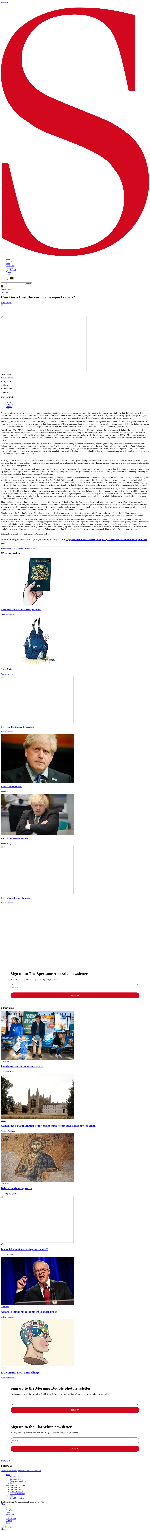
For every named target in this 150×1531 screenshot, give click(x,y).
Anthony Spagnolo (9, 1193)
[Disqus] (75, 934)
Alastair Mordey (8, 1378)
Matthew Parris (7, 614)
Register (4, 289)
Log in (10, 289)
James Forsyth (6, 303)
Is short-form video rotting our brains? (24, 1249)
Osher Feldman (7, 1317)
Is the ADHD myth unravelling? (20, 1372)
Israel (33, 548)
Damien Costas (7, 1071)
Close (3, 1504)
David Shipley (7, 1254)
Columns (5, 292)
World (3, 1121)
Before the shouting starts (16, 1188)
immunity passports (23, 548)
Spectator (4, 2)
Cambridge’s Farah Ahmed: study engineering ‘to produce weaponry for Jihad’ (48, 1125)
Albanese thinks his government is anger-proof (29, 1311)
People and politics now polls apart (22, 1066)
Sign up (75, 995)
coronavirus (10, 548)
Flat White (5, 1061)
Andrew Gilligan (8, 1131)
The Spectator (6, 1461)
